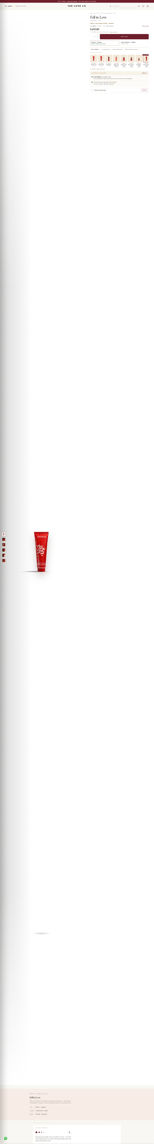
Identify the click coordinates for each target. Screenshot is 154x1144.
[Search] (111, 6)
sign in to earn (113, 32)
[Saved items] (143, 6)
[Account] (139, 6)
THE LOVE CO (77, 6)
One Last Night (72, 1)
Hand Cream (97, 13)
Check (144, 90)
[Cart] (148, 6)
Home (91, 13)
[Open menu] (8, 6)
